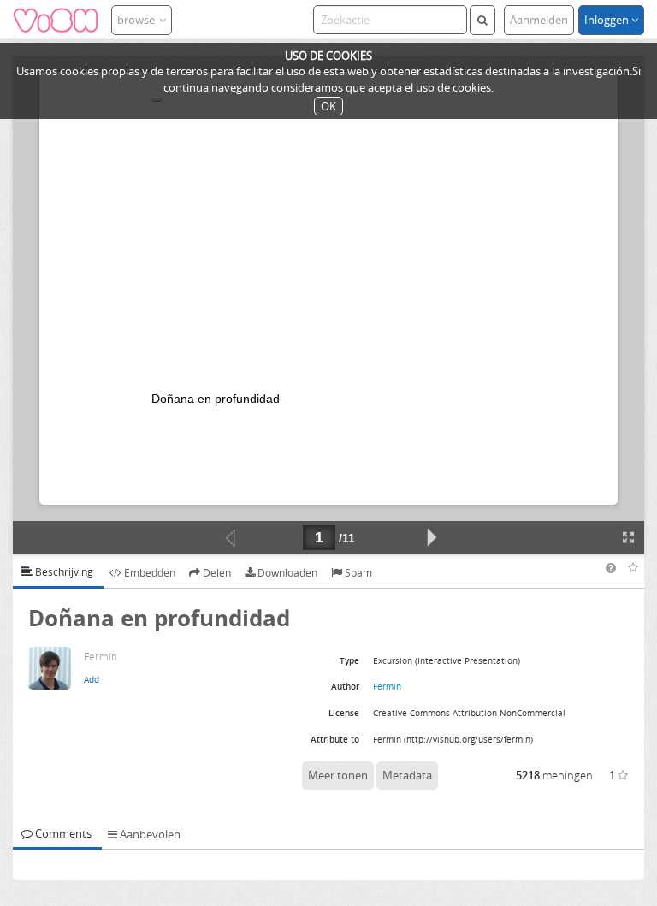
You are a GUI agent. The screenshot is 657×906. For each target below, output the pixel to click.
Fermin (387, 686)
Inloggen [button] (607, 19)
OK (328, 106)
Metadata (407, 775)
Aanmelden (539, 19)
